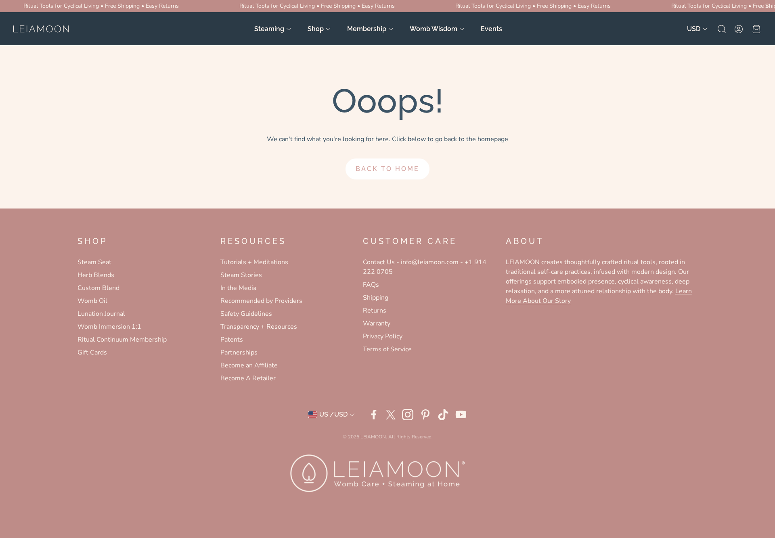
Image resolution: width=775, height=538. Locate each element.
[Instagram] (407, 414)
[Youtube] (461, 414)
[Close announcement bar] (767, 6)
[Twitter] (391, 414)
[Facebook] (373, 414)
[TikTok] (443, 414)
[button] (721, 29)
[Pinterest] (425, 414)
